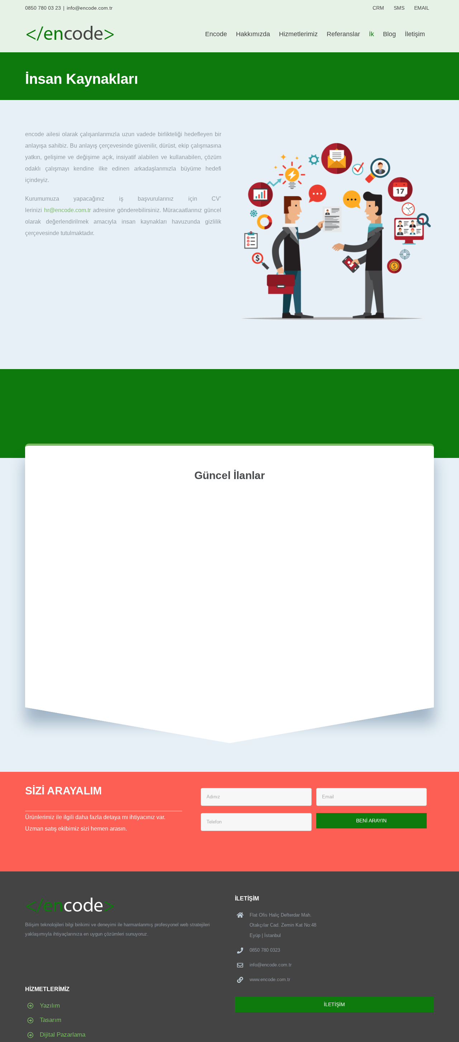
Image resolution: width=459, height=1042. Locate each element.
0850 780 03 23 (43, 8)
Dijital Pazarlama (62, 1034)
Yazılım (50, 1005)
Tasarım (50, 1020)
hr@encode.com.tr (67, 210)
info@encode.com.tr (90, 8)
